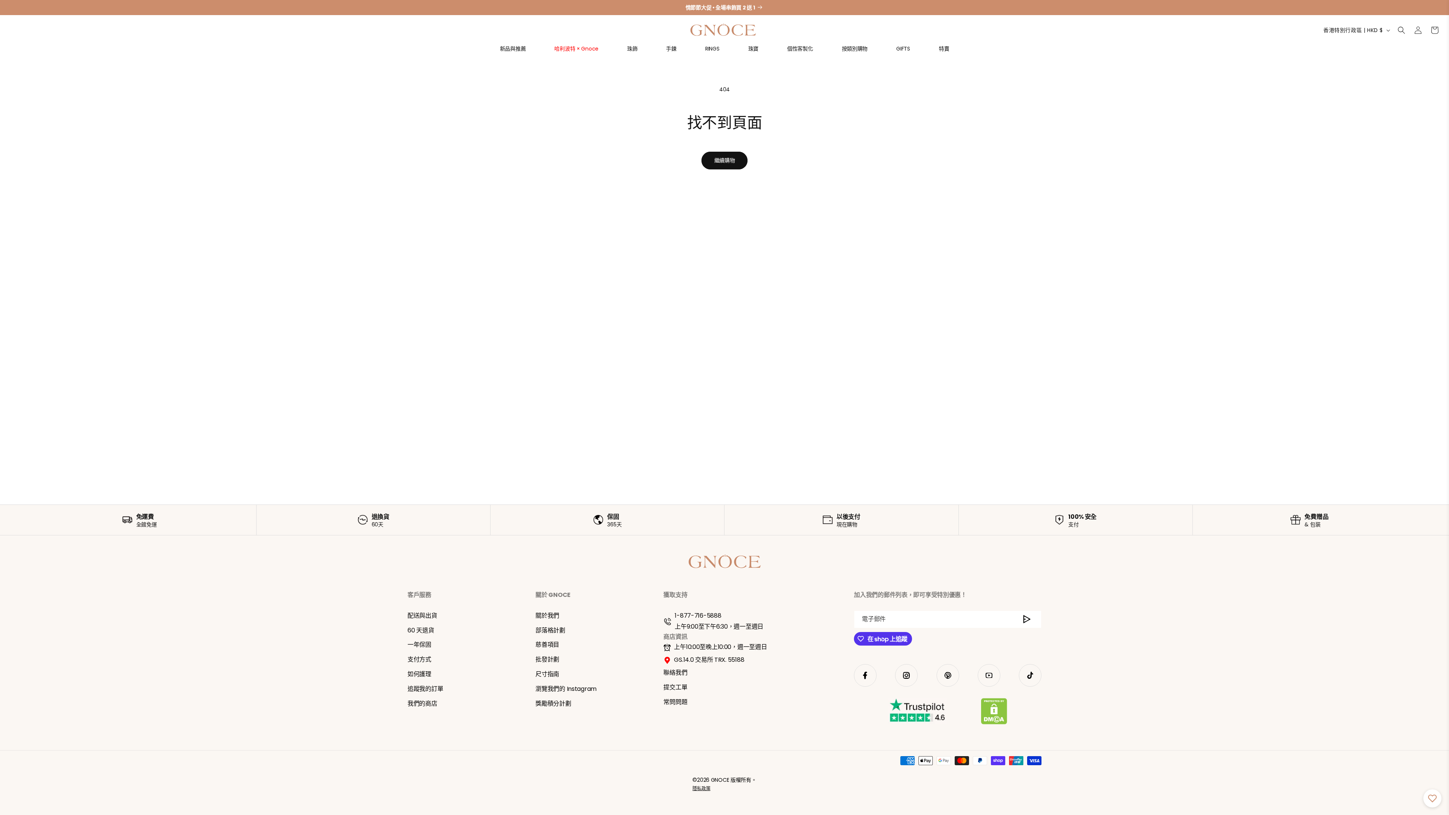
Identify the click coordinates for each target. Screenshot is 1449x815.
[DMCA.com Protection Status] (994, 712)
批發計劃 (547, 659)
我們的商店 (422, 703)
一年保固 (419, 644)
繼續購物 (724, 160)
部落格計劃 (550, 630)
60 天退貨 (421, 630)
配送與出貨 (422, 615)
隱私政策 (701, 788)
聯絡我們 (675, 672)
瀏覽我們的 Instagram (566, 688)
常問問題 (675, 702)
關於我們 (547, 615)
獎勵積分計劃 (553, 703)
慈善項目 (547, 644)
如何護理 (419, 674)
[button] (513, 51)
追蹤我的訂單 (425, 688)
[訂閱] (1027, 619)
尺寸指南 (547, 674)
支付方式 (419, 659)
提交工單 (675, 687)
